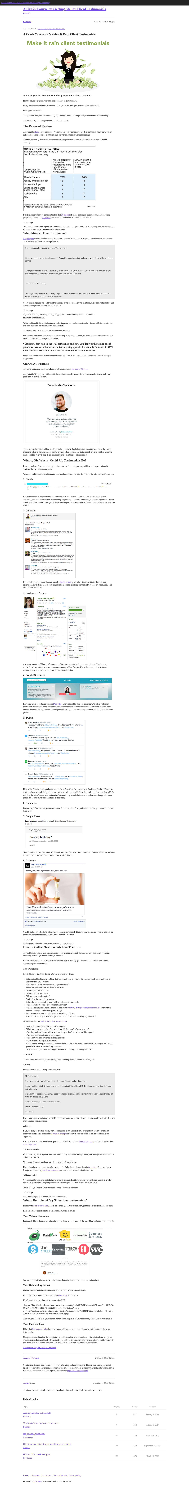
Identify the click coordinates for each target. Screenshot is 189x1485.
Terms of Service (60, 1475)
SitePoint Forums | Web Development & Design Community (25, 3)
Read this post (65, 582)
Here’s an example (59, 1134)
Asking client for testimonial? (37, 1413)
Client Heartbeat (29, 1144)
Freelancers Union (40, 1206)
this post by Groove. (79, 369)
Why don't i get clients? (34, 1433)
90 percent (65, 215)
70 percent (46, 218)
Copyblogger (28, 239)
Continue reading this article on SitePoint (39, 1348)
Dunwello (57, 704)
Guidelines (46, 1475)
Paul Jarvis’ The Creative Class (53, 1021)
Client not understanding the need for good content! (47, 1444)
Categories (35, 1475)
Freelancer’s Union (40, 1329)
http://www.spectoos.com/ (77, 1371)
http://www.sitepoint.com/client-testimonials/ (51, 29)
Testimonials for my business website (40, 1423)
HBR (36, 132)
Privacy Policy (75, 1475)
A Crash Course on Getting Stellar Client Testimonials (64, 9)
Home (25, 1475)
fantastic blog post (86, 1141)
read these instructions (51, 1170)
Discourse (37, 1481)
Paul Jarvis (62, 1295)
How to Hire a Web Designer (36, 1454)
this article (92, 1167)
